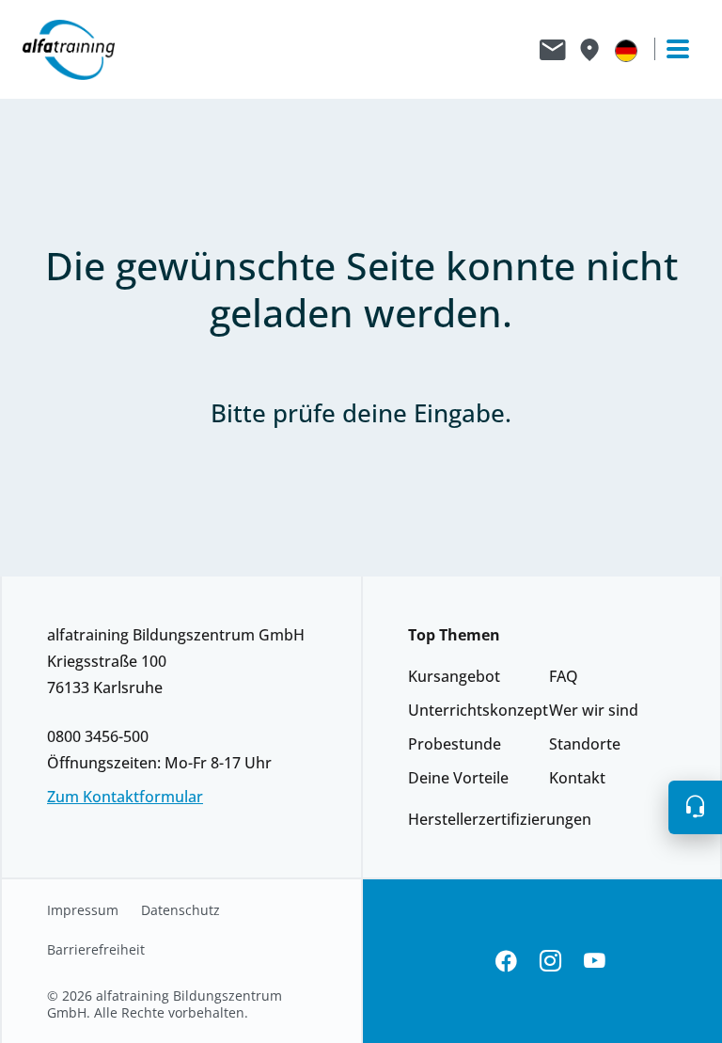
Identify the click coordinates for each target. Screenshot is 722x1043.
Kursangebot (454, 676)
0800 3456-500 (98, 736)
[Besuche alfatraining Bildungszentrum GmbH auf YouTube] (594, 961)
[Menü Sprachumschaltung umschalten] (626, 50)
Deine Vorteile (458, 777)
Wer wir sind (593, 710)
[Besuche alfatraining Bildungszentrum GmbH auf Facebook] (506, 961)
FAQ (563, 676)
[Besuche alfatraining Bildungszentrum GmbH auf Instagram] (550, 961)
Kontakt (577, 777)
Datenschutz (180, 910)
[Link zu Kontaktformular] (553, 50)
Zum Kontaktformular (125, 796)
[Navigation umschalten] (669, 49)
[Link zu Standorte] (589, 50)
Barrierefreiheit (96, 949)
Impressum (82, 910)
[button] (695, 808)
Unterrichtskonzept (478, 710)
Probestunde (454, 744)
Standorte (584, 744)
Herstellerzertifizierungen (499, 819)
